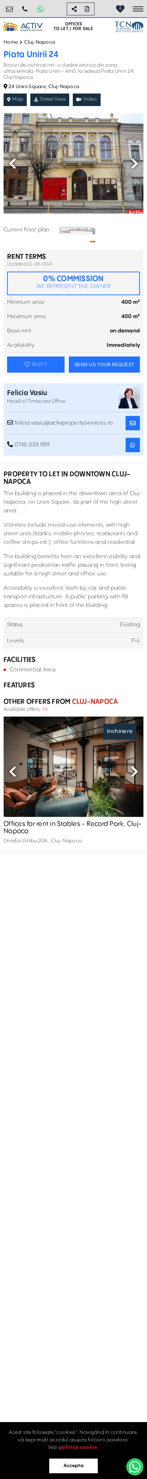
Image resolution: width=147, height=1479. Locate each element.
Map (17, 99)
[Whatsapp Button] (40, 9)
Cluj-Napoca (39, 42)
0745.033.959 (31, 445)
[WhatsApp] (134, 1466)
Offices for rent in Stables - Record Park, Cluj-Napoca (73, 827)
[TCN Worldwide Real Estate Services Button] (129, 26)
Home (11, 42)
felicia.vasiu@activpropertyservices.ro (63, 423)
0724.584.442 (25, 6)
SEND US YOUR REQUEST (104, 364)
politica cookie (78, 1447)
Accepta (73, 1465)
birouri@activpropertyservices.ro (10, 6)
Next (134, 163)
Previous (12, 163)
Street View (53, 99)
